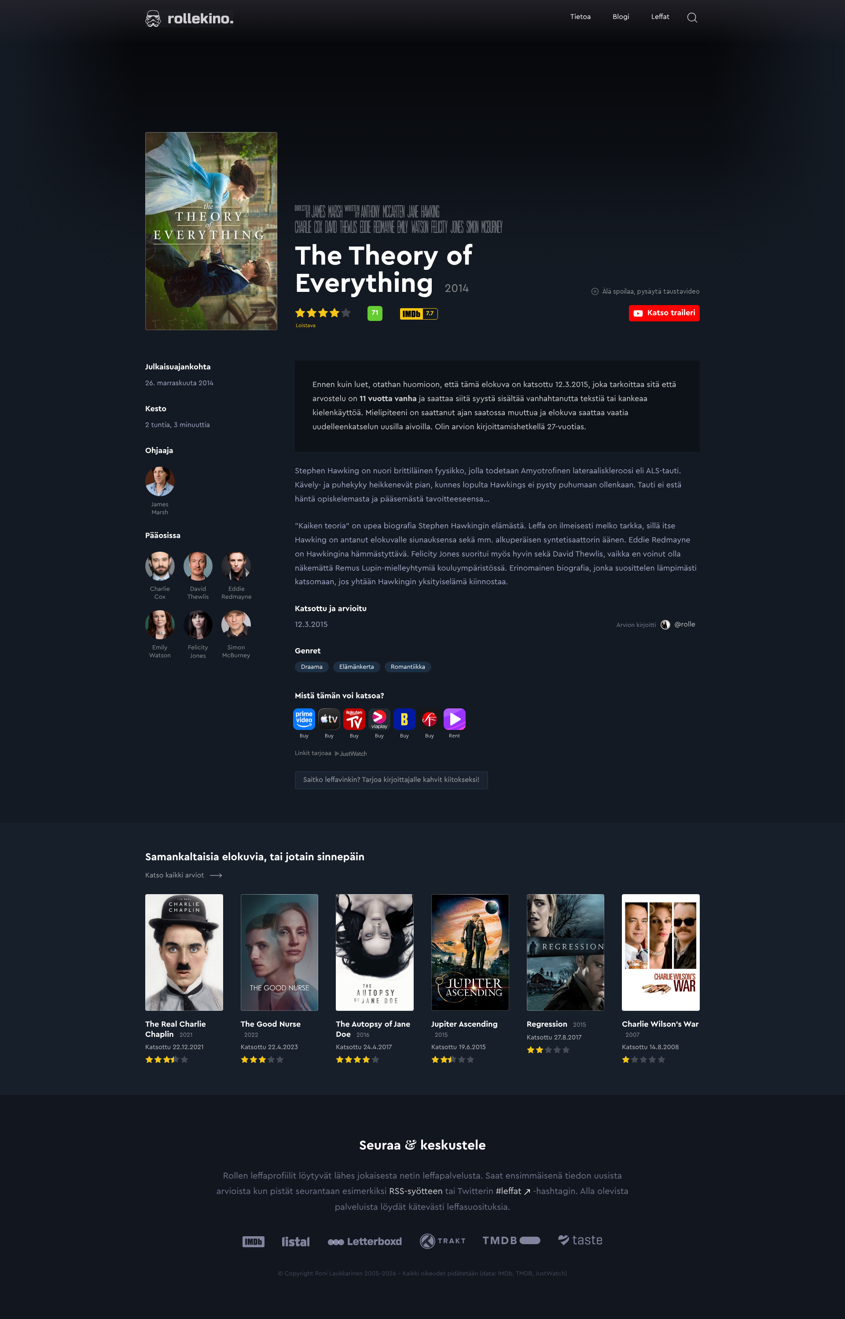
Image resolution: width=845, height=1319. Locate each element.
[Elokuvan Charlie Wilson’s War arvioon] (661, 980)
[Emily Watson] (160, 635)
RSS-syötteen (416, 1191)
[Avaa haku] (692, 17)
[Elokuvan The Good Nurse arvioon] (280, 980)
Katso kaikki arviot (175, 875)
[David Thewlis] (198, 576)
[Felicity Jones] (198, 635)
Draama (312, 667)
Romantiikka (408, 667)
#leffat (509, 1191)
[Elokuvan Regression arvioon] (566, 975)
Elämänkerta (356, 667)
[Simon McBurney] (236, 635)
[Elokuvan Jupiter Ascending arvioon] (470, 980)
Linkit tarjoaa (313, 753)
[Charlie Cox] (160, 576)
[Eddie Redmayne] (236, 576)
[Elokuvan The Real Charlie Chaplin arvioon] (184, 980)
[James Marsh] (160, 491)
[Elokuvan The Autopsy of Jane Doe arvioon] (375, 980)
